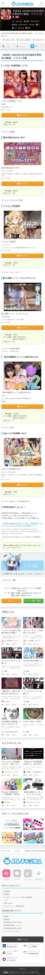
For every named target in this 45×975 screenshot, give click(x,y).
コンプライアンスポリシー (13, 931)
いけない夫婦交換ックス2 (12, 101)
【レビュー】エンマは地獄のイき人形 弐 (32, 631)
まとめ (17, 851)
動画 (28, 28)
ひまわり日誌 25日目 (32, 721)
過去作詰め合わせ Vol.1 (11, 168)
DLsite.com (12, 946)
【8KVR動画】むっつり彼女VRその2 (16, 392)
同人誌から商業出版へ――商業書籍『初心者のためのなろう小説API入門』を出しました (11, 795)
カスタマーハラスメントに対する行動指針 (18, 897)
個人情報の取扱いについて (13, 925)
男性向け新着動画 (25, 40)
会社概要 (7, 891)
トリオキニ (12, 959)
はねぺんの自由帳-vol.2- (11, 469)
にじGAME (34, 946)
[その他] (36, 46)
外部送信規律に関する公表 (13, 928)
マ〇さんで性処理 (9, 241)
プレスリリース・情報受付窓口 (14, 906)
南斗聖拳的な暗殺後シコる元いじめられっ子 (11, 722)
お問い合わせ (8, 903)
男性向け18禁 (10, 40)
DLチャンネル (23, 4)
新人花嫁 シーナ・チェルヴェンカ (15, 313)
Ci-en (13, 952)
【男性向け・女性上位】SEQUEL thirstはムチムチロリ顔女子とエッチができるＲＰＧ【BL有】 (11, 694)
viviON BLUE (34, 952)
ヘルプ (6, 900)
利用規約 (7, 894)
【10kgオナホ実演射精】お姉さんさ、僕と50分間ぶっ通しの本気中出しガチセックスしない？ (33, 765)
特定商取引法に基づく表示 (13, 922)
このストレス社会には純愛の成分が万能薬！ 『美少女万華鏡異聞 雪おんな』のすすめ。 (11, 634)
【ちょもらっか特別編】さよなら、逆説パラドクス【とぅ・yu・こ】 (11, 764)
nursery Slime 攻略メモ (32, 661)
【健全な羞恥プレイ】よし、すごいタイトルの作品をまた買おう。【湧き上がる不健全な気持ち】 (32, 795)
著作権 (6, 916)
